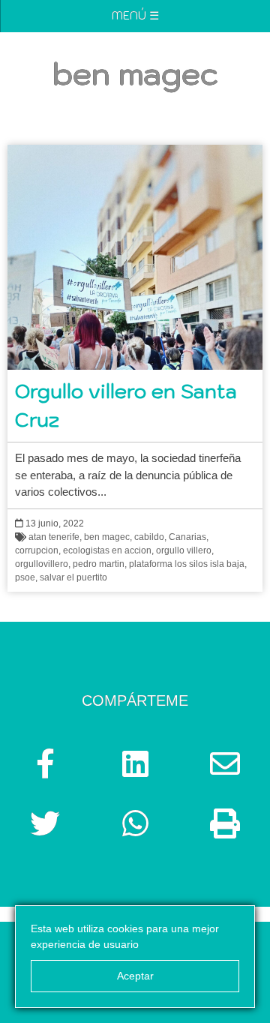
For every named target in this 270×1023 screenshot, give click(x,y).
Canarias (187, 537)
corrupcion (36, 550)
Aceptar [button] (135, 976)
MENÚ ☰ (135, 15)
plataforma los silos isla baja (186, 564)
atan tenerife (54, 537)
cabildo (149, 537)
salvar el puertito (73, 577)
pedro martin (98, 564)
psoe (25, 577)
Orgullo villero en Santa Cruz (126, 405)
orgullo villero (184, 550)
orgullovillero (41, 564)
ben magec (107, 537)
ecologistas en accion (107, 550)
